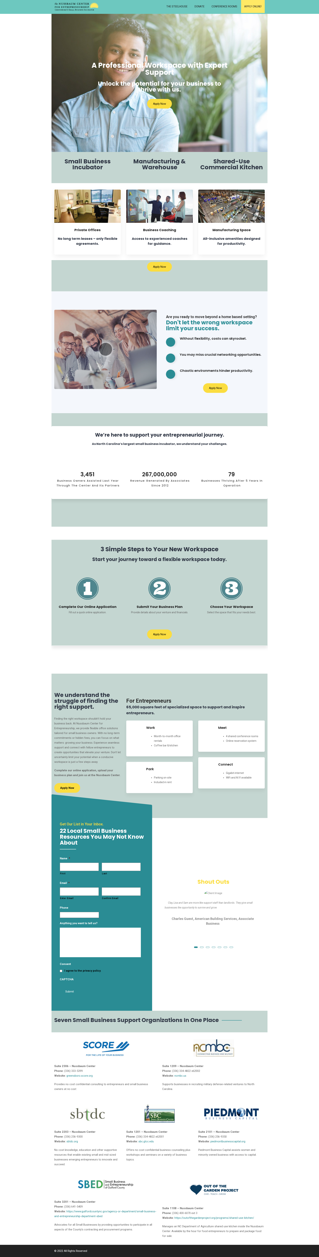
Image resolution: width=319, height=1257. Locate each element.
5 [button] (219, 947)
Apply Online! (253, 6)
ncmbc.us (180, 1075)
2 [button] (202, 947)
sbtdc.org (72, 1141)
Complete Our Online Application (87, 606)
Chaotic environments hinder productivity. (216, 370)
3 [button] (208, 947)
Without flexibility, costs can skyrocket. (213, 338)
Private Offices (87, 230)
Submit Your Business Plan (160, 606)
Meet (222, 727)
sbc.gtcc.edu (146, 1141)
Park (150, 769)
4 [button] (213, 947)
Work (150, 727)
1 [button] (196, 947)
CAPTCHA (67, 979)
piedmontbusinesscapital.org (227, 1141)
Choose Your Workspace (231, 606)
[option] (213, 910)
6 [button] (225, 947)
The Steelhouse (177, 6)
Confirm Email (110, 898)
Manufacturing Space (231, 230)
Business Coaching (159, 230)
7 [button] (231, 947)
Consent (65, 964)
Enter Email (66, 898)
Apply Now (159, 103)
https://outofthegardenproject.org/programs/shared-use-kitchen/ (214, 1218)
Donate (200, 6)
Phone (64, 907)
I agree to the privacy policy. (82, 970)
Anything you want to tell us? (78, 923)
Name (65, 858)
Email (65, 883)
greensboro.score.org (79, 1075)
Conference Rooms (224, 6)
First (62, 873)
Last (104, 873)
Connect (225, 764)
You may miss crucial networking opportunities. (220, 354)
